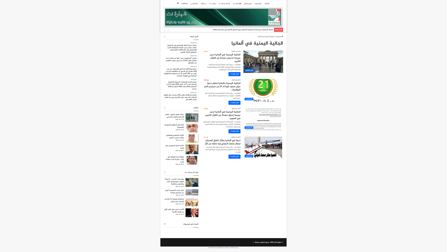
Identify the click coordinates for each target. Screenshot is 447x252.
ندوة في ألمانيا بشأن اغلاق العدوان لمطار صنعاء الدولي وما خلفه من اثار (222, 142)
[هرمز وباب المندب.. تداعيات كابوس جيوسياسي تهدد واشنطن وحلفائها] (192, 182)
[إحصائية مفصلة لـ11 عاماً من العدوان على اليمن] (192, 202)
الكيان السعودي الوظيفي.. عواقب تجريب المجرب (174, 136)
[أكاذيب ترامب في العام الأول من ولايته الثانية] (192, 212)
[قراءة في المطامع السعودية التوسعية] (192, 128)
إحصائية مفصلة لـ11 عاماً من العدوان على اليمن (174, 200)
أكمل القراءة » (234, 74)
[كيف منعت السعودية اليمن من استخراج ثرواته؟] (192, 192)
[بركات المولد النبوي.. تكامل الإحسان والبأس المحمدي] (192, 117)
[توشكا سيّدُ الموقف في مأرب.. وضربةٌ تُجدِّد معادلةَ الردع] (192, 160)
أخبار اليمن (258, 3)
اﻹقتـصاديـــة (237, 3)
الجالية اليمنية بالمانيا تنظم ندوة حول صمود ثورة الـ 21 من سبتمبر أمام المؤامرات (222, 86)
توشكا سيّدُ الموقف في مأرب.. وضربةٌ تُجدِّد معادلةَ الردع (175, 159)
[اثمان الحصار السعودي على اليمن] (192, 149)
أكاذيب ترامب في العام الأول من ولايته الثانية (174, 210)
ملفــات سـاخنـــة (224, 3)
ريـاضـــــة (213, 3)
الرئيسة (267, 3)
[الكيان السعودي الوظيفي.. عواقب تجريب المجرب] (192, 138)
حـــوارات (203, 3)
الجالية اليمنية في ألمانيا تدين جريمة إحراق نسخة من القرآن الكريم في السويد (222, 115)
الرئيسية (279, 36)
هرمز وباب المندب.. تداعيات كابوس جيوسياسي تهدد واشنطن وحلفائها (174, 181)
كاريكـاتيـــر (194, 3)
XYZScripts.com (234, 248)
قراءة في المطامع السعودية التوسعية (174, 126)
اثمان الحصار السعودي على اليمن (174, 146)
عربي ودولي (248, 3)
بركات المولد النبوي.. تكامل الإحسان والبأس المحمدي (174, 115)
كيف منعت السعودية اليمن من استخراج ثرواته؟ (174, 191)
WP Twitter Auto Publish (215, 248)
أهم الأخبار (184, 3)
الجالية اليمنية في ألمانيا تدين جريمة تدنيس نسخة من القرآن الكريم (225, 58)
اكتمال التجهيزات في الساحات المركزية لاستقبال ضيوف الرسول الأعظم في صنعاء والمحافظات (243, 29)
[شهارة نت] (223, 18)
